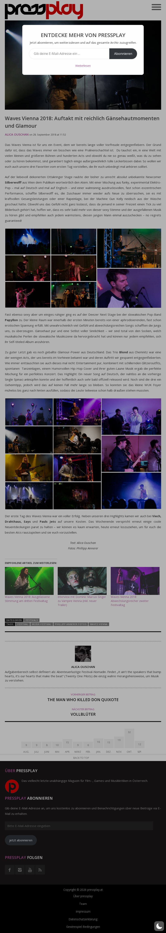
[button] (159, 926)
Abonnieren (123, 53)
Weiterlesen (83, 66)
